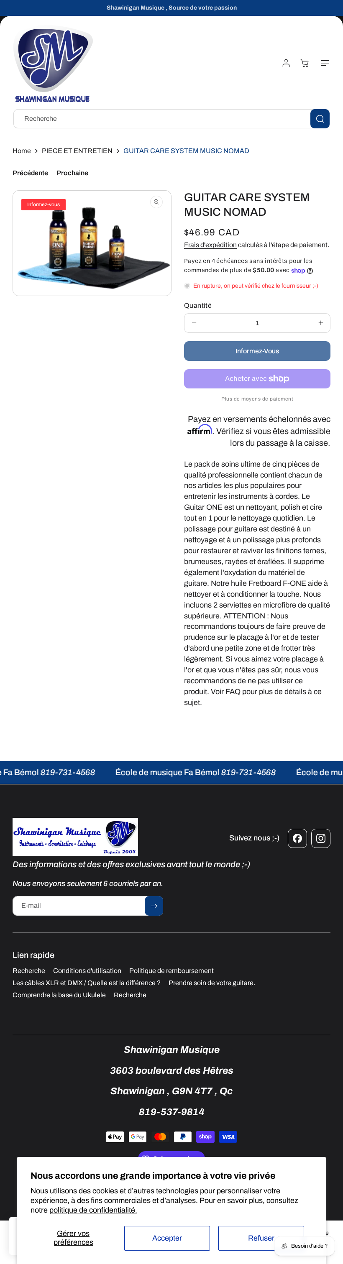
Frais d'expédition (210, 244)
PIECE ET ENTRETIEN (77, 150)
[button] (323, 63)
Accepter (167, 1238)
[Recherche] (320, 118)
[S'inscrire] (154, 906)
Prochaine (72, 172)
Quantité (198, 305)
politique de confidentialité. (93, 1210)
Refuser (261, 1238)
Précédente (30, 172)
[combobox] (171, 119)
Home (22, 150)
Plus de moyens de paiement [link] (257, 399)
